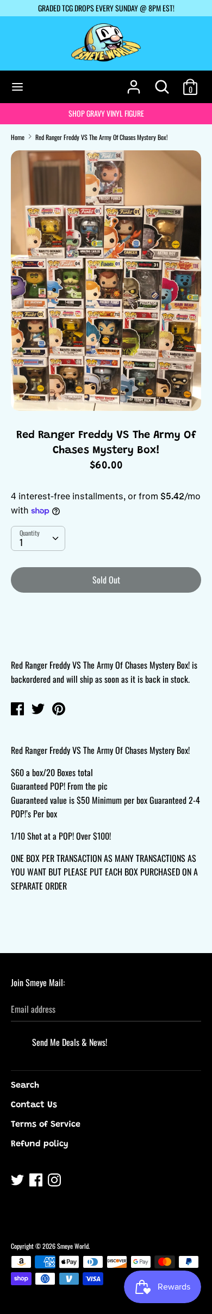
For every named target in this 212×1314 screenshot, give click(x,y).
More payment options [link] (106, 638)
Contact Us (34, 1105)
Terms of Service (45, 1124)
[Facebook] (37, 1181)
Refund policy (39, 1144)
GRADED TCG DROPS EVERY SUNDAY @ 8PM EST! (106, 8)
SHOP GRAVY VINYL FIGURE (106, 113)
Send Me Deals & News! (69, 1042)
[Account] (134, 82)
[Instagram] (55, 1181)
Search (25, 1085)
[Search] (162, 82)
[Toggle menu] (17, 86)
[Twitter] (18, 1181)
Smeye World (73, 1245)
